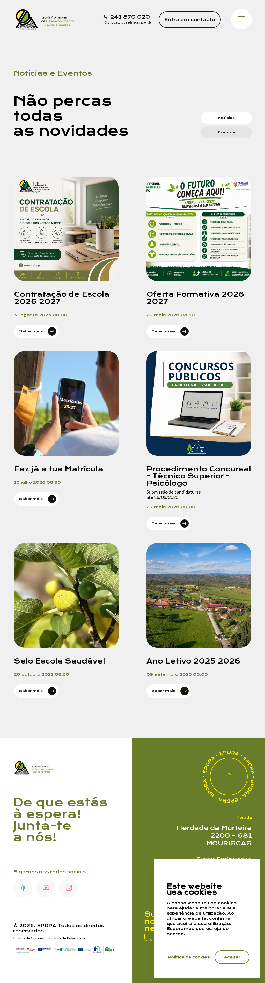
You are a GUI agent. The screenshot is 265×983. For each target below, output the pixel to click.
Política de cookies (189, 957)
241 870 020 (130, 17)
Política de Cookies (28, 938)
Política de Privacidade (67, 938)
